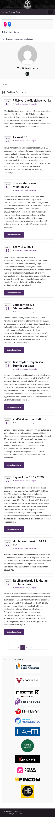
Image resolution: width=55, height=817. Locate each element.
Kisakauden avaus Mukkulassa (24, 185)
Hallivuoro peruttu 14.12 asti (29, 543)
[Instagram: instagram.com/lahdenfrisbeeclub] (5, 24)
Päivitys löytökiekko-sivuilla (32, 100)
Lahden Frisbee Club (11, 12)
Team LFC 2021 (23, 247)
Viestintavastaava (21, 104)
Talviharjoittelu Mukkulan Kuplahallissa (30, 582)
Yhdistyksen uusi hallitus (29, 419)
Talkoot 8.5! (20, 137)
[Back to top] (49, 811)
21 (40, 647)
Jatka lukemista (14, 235)
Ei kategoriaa (33, 104)
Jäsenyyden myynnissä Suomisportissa (28, 363)
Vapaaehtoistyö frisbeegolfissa (23, 306)
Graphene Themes (19, 814)
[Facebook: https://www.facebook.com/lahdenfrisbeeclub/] (9, 24)
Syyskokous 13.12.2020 (28, 477)
